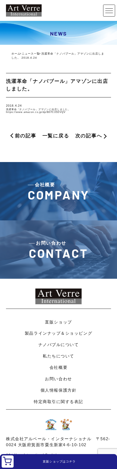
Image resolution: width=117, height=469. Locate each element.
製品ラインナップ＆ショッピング (58, 333)
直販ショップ (58, 322)
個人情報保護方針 (58, 390)
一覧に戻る (55, 135)
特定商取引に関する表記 (58, 401)
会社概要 (58, 367)
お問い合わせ (58, 378)
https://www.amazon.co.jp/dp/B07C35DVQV (36, 112)
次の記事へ (88, 135)
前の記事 (25, 135)
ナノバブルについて (58, 344)
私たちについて (58, 356)
